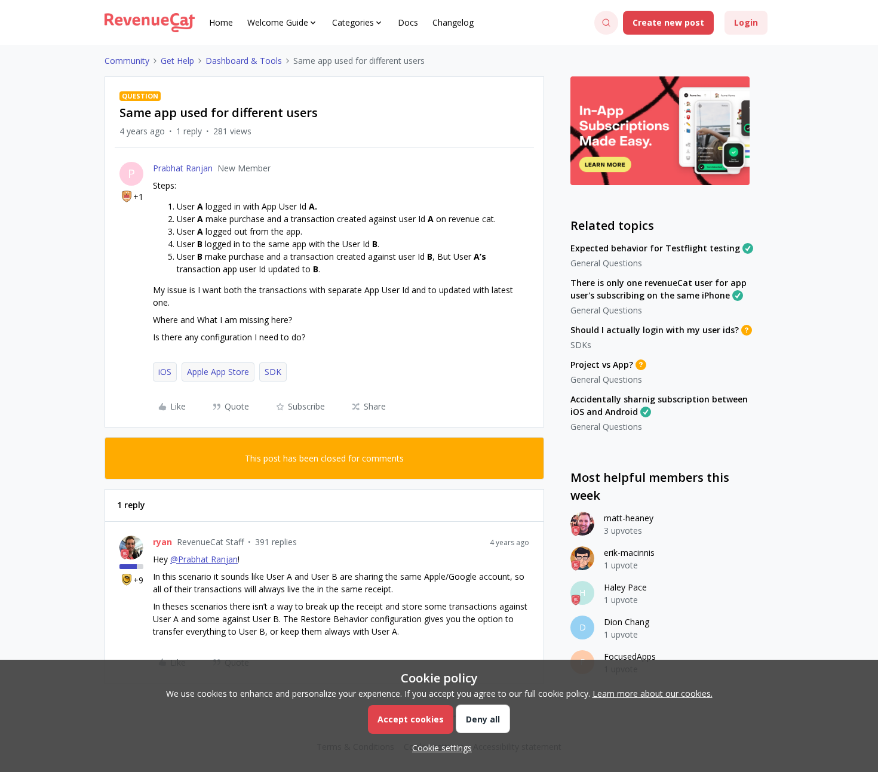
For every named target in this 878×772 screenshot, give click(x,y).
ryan (162, 542)
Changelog (453, 22)
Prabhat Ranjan (183, 168)
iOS (164, 371)
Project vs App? (601, 364)
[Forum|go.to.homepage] (150, 22)
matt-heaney (628, 518)
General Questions (606, 263)
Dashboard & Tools (243, 60)
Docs (408, 22)
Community (127, 60)
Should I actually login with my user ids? (654, 330)
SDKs (580, 344)
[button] (668, 23)
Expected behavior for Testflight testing (655, 248)
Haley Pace (625, 587)
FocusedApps (630, 656)
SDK (273, 371)
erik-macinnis (629, 552)
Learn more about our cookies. (653, 693)
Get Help (177, 60)
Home (221, 22)
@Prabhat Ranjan (204, 559)
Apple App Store (218, 371)
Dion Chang (626, 622)
